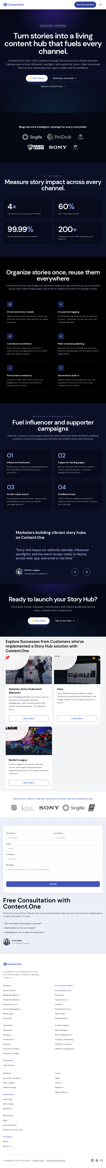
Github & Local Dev (63, 1044)
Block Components (63, 1035)
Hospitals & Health (11, 1053)
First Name (11, 833)
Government (8, 1039)
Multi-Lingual (8, 1083)
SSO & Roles (8, 1104)
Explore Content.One (51, 86)
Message (10, 865)
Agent (57, 1078)
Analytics (59, 1004)
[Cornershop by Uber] (80, 137)
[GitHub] (101, 1160)
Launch (58, 1083)
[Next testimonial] (86, 572)
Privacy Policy (38, 1160)
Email (9, 844)
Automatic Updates (11, 1078)
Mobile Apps (8, 1014)
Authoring (59, 995)
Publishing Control (63, 1009)
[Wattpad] (75, 147)
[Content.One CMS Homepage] (13, 4)
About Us (7, 1146)
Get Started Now (85, 4)
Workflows (7, 1108)
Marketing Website (11, 995)
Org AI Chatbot (9, 990)
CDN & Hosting (9, 1087)
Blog (5, 1120)
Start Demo (38, 78)
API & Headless (61, 1030)
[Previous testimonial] (75, 572)
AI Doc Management (12, 1009)
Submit (53, 884)
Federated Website (11, 1000)
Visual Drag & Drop (63, 990)
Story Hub (7, 1018)
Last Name (59, 833)
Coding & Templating (64, 1039)
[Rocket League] (35, 147)
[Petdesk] (59, 137)
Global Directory (10, 1004)
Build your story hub (63, 78)
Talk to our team (63, 620)
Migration (59, 1087)
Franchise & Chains (11, 1049)
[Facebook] (97, 1160)
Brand (5, 1141)
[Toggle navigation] (100, 4)
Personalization (61, 1018)
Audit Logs (7, 1099)
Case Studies (8, 1065)
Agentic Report (61, 1092)
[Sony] (58, 147)
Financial (6, 1044)
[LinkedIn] (92, 1160)
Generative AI (61, 1000)
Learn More (29, 718)
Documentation (10, 1125)
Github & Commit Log (12, 1130)
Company (11, 854)
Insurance (7, 1035)
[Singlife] (32, 137)
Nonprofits (7, 1030)
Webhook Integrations (64, 1049)
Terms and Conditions (56, 1160)
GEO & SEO (60, 1014)
